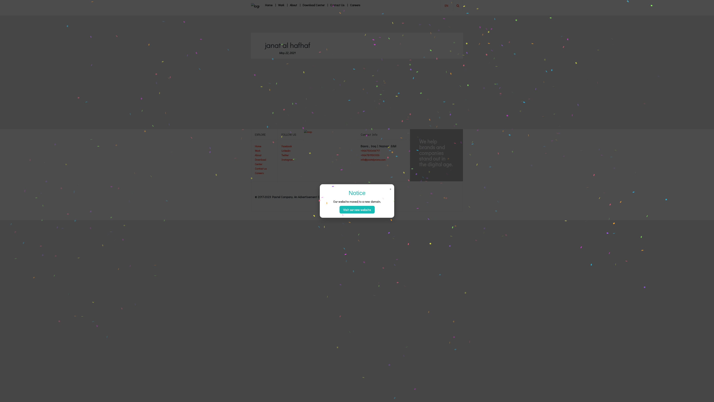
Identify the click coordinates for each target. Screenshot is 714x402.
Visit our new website (357, 210)
